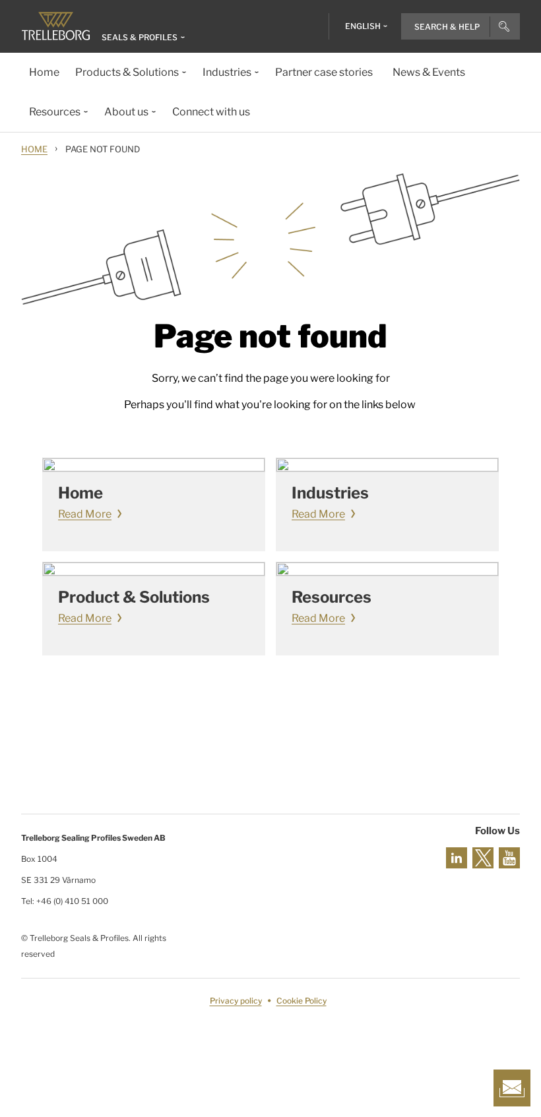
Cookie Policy (301, 1001)
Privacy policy (236, 1001)
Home (34, 149)
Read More (84, 514)
